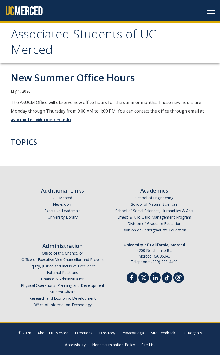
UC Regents (192, 332)
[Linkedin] (155, 278)
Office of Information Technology (62, 304)
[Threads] (178, 277)
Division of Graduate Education (154, 223)
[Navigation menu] (211, 11)
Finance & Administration (63, 278)
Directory (107, 332)
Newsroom (62, 204)
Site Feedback (163, 332)
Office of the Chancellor (62, 253)
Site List (148, 344)
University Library (63, 217)
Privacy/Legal (133, 332)
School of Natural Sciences (154, 204)
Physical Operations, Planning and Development (62, 285)
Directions (84, 332)
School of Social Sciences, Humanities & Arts (154, 210)
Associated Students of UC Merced (83, 44)
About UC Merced (53, 332)
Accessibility (75, 344)
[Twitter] (144, 277)
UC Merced (62, 197)
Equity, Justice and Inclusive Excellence (63, 266)
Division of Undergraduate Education (154, 230)
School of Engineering (154, 197)
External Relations (62, 272)
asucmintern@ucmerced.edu (41, 119)
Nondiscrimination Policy (113, 344)
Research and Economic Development (62, 298)
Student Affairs (62, 291)
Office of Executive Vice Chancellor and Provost (62, 259)
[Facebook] (132, 278)
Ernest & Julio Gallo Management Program (154, 217)
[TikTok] (167, 277)
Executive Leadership (62, 210)
